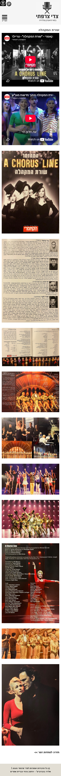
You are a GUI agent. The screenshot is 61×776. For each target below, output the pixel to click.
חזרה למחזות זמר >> (46, 752)
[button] (4, 18)
